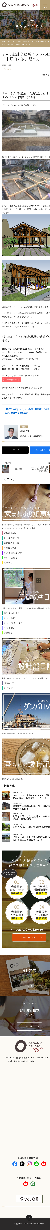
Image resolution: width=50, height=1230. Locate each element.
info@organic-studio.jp (24, 1061)
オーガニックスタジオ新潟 (11, 41)
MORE (29, 986)
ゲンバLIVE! (7, 69)
